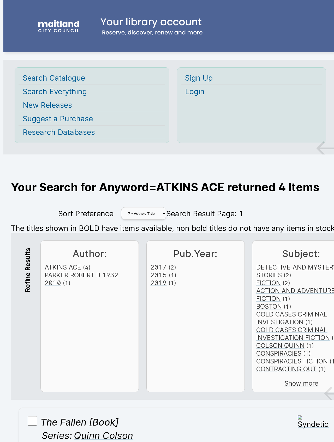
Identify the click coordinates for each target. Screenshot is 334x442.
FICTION (268, 283)
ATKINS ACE (63, 267)
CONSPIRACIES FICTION (292, 361)
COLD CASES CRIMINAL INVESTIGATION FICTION (293, 334)
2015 (158, 275)
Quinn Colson (103, 435)
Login (195, 91)
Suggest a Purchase (58, 118)
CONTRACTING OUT (286, 369)
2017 (158, 267)
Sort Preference (86, 213)
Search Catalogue (54, 77)
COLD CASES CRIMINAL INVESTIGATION (291, 318)
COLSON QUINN (280, 345)
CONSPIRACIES (278, 353)
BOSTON (269, 306)
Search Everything (55, 91)
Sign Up (199, 77)
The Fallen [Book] (79, 422)
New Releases (47, 105)
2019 (158, 283)
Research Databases (59, 132)
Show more (301, 383)
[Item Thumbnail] (313, 424)
